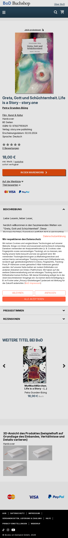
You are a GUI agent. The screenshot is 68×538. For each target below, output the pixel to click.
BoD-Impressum (32, 283)
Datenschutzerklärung (54, 236)
